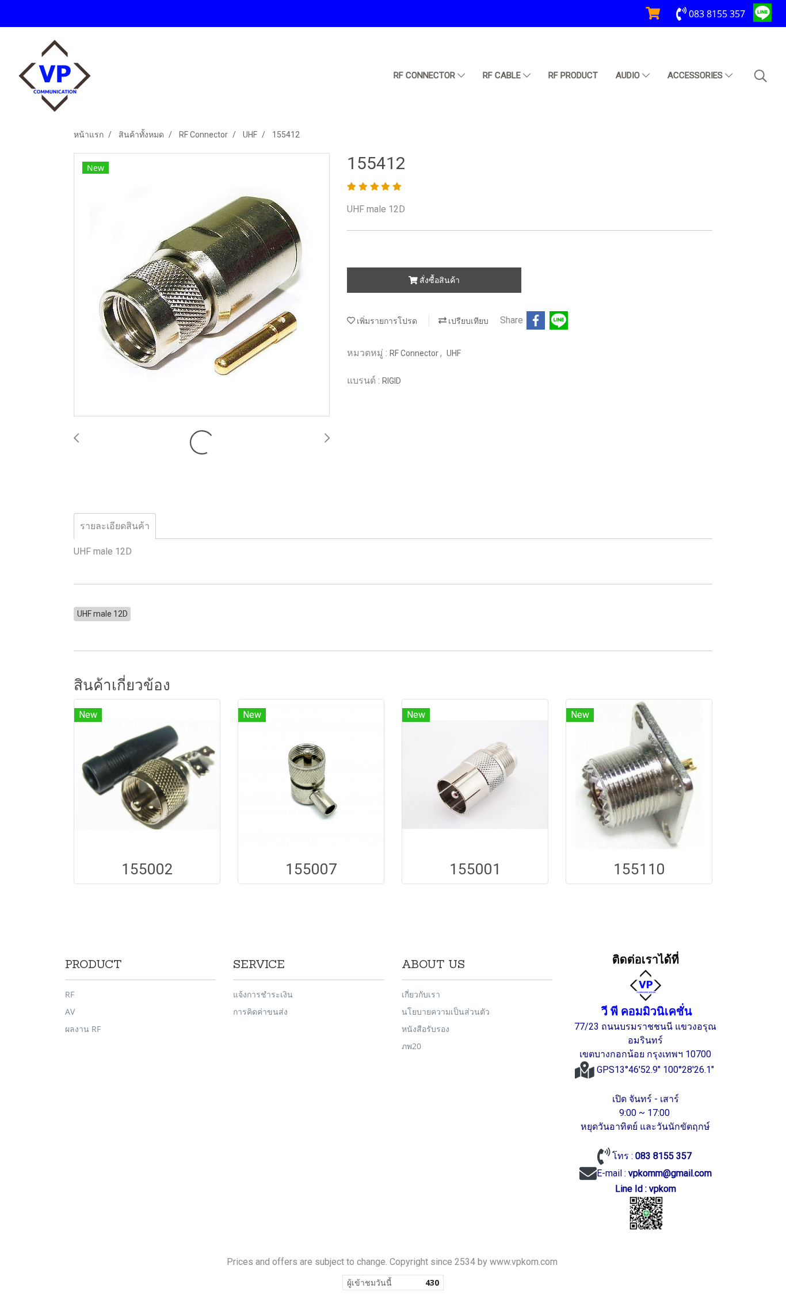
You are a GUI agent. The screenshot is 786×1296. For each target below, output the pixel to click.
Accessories (696, 75)
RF (69, 994)
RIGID (391, 380)
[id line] (646, 1213)
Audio (629, 75)
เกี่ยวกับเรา (421, 994)
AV (70, 1011)
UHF (454, 353)
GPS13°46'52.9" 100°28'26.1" (656, 1069)
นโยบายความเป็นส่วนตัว (446, 1011)
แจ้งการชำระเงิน (263, 994)
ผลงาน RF (83, 1028)
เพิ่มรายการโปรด (386, 321)
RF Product (573, 75)
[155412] (201, 285)
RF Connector (425, 75)
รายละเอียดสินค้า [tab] (115, 526)
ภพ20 (411, 1046)
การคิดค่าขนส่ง (260, 1011)
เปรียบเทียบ (468, 321)
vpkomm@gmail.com (670, 1173)
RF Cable (503, 75)
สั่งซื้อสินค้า (439, 280)
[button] (760, 76)
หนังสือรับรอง (425, 1028)
